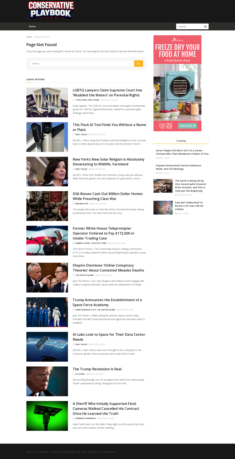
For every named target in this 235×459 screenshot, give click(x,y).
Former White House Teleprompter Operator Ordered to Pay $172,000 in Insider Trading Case (103, 233)
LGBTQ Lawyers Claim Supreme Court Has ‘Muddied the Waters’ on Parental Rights (107, 92)
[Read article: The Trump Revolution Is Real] (47, 381)
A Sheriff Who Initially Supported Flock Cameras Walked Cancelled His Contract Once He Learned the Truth (106, 408)
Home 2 (84, 451)
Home (29, 37)
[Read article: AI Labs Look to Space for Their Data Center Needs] (47, 347)
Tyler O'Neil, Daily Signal (87, 100)
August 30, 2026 (110, 100)
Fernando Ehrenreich (85, 418)
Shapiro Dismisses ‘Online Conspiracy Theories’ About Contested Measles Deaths (108, 267)
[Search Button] (206, 26)
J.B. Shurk (80, 374)
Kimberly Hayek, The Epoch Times (91, 243)
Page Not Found (42, 37)
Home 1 (74, 451)
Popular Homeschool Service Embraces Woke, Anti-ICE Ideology (178, 167)
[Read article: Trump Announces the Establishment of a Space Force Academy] (47, 312)
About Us (30, 451)
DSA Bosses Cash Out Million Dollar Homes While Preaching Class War (108, 196)
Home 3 (95, 451)
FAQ (65, 451)
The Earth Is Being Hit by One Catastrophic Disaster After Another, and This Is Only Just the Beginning (190, 185)
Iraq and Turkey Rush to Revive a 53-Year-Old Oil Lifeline (189, 206)
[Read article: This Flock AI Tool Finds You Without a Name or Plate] (47, 137)
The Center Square (84, 275)
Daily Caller (81, 134)
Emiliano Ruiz (81, 203)
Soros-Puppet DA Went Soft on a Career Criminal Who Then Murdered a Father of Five (182, 152)
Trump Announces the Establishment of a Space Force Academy (107, 302)
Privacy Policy (108, 451)
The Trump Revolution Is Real (97, 368)
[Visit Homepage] (51, 11)
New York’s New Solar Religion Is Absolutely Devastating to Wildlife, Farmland (108, 162)
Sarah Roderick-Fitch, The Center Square (95, 310)
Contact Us (54, 451)
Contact (42, 451)
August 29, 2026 (99, 203)
